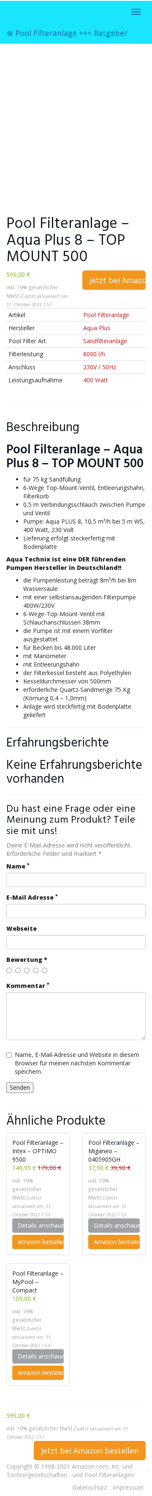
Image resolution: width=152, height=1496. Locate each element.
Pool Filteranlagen (109, 1475)
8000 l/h (94, 354)
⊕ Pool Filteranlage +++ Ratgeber (67, 33)
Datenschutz (89, 1487)
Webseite (21, 928)
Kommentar (27, 986)
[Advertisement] (76, 128)
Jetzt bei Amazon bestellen (118, 280)
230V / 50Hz (99, 367)
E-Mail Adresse (32, 897)
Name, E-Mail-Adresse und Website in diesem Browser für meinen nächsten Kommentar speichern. (77, 1063)
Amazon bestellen (41, 1242)
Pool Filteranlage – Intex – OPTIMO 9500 (37, 1151)
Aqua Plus (96, 328)
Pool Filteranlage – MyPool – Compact (37, 1281)
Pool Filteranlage (106, 315)
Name (18, 866)
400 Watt (95, 380)
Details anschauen (41, 1225)
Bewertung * (26, 960)
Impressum (128, 1487)
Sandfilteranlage (105, 341)
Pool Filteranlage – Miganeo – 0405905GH (113, 1151)
